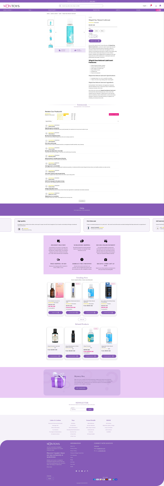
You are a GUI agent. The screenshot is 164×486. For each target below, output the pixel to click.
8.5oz (102, 31)
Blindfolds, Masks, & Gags (108, 425)
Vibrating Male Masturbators (73, 429)
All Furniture (108, 423)
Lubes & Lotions (54, 13)
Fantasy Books (91, 429)
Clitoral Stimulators (73, 427)
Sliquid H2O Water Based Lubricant (89, 302)
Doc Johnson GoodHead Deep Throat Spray (108, 302)
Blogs (71, 459)
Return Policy (73, 450)
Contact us (96, 446)
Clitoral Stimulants (55, 427)
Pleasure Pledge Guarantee (77, 453)
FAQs (71, 457)
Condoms (91, 432)
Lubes (60, 13)
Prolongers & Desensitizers (55, 432)
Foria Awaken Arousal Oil (54, 301)
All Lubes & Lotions (55, 434)
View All (82, 319)
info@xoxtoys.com (101, 448)
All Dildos (73, 423)
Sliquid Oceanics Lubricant (54, 346)
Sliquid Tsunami (87, 346)
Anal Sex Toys (73, 432)
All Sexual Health (91, 434)
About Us (72, 446)
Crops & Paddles (108, 427)
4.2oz (96, 31)
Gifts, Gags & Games (90, 427)
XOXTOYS (86, 483)
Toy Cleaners (55, 429)
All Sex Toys (73, 436)
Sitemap (72, 462)
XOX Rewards (73, 455)
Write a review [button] (114, 114)
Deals (71, 466)
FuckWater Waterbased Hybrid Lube (73, 302)
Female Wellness (91, 425)
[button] (160, 5)
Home (48, 13)
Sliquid (90, 17)
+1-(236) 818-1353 (101, 450)
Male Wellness (91, 423)
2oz (91, 31)
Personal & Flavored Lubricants (55, 423)
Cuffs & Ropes (108, 429)
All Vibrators (73, 425)
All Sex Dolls (73, 434)
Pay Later (72, 464)
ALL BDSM (109, 432)
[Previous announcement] (47, 1)
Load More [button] (82, 201)
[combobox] (81, 5)
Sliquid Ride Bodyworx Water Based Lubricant (72, 347)
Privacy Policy (73, 448)
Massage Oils (55, 425)
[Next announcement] (116, 1)
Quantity (90, 33)
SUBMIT (90, 409)
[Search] (60, 5)
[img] (51, 125)
